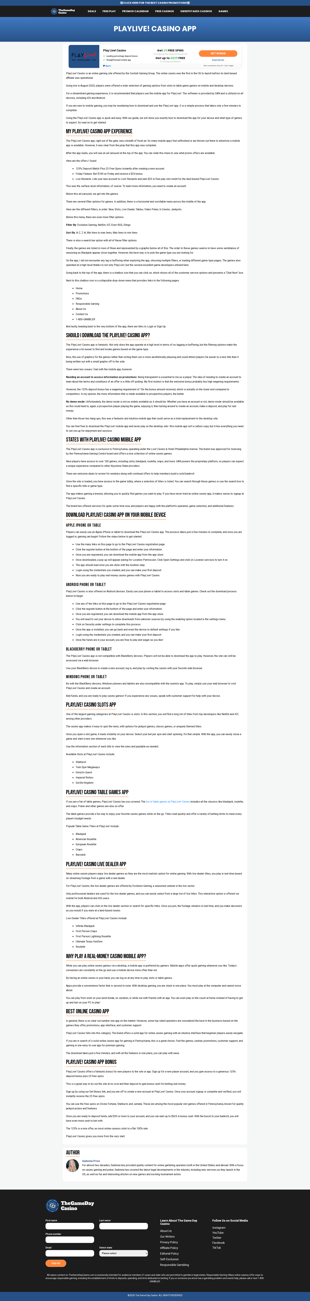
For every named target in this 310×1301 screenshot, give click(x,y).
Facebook (218, 1242)
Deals (92, 11)
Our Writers (167, 1236)
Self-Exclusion (169, 1259)
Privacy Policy (169, 1242)
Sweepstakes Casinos (196, 11)
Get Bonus (218, 53)
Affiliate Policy (169, 1248)
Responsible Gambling (174, 1265)
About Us (166, 1231)
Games (223, 11)
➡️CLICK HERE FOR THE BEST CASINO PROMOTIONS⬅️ (155, 3)
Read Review (218, 60)
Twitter (216, 1237)
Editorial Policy (169, 1253)
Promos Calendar (135, 11)
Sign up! (56, 1263)
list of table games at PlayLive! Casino (168, 801)
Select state (106, 1247)
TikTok (216, 1247)
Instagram (218, 1227)
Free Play (109, 11)
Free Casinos (164, 11)
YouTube (218, 1232)
